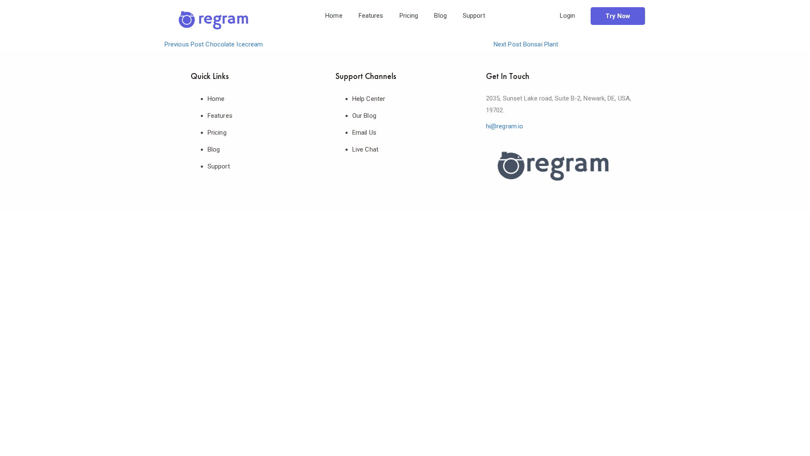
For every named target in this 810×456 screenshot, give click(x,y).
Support (474, 15)
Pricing (409, 15)
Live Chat (365, 149)
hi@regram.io (504, 126)
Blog (440, 15)
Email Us (364, 132)
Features (371, 15)
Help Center (368, 99)
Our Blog (364, 115)
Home (333, 15)
